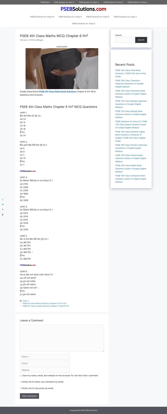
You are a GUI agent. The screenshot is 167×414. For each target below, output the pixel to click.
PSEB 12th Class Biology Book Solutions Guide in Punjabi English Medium (130, 114)
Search (118, 35)
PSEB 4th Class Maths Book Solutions (57, 91)
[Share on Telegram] (2, 204)
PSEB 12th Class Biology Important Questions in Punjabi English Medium (131, 104)
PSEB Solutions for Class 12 (64, 2)
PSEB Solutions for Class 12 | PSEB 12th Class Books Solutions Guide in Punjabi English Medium (131, 124)
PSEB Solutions (91, 410)
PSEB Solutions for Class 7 (125, 17)
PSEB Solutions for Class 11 (89, 2)
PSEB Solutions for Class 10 (42, 17)
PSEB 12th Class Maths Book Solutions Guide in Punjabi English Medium (130, 168)
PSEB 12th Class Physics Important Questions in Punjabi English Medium (131, 148)
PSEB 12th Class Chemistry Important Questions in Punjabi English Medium (129, 83)
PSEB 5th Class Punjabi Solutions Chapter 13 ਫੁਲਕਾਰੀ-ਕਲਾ (46, 306)
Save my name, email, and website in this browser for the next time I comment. (60, 375)
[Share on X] (2, 214)
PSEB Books (45, 2)
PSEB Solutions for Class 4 (137, 2)
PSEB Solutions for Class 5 (113, 2)
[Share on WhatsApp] (2, 199)
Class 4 (26, 301)
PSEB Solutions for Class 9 (70, 17)
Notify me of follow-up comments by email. (43, 382)
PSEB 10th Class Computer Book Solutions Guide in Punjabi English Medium (130, 179)
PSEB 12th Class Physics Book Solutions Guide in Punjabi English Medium (130, 158)
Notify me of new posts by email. (38, 388)
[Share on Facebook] (2, 209)
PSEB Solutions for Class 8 (97, 17)
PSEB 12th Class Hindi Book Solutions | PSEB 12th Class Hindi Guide (130, 73)
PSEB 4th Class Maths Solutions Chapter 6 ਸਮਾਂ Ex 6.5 (44, 303)
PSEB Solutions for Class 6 (83, 23)
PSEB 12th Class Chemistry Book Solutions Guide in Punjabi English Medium (130, 94)
